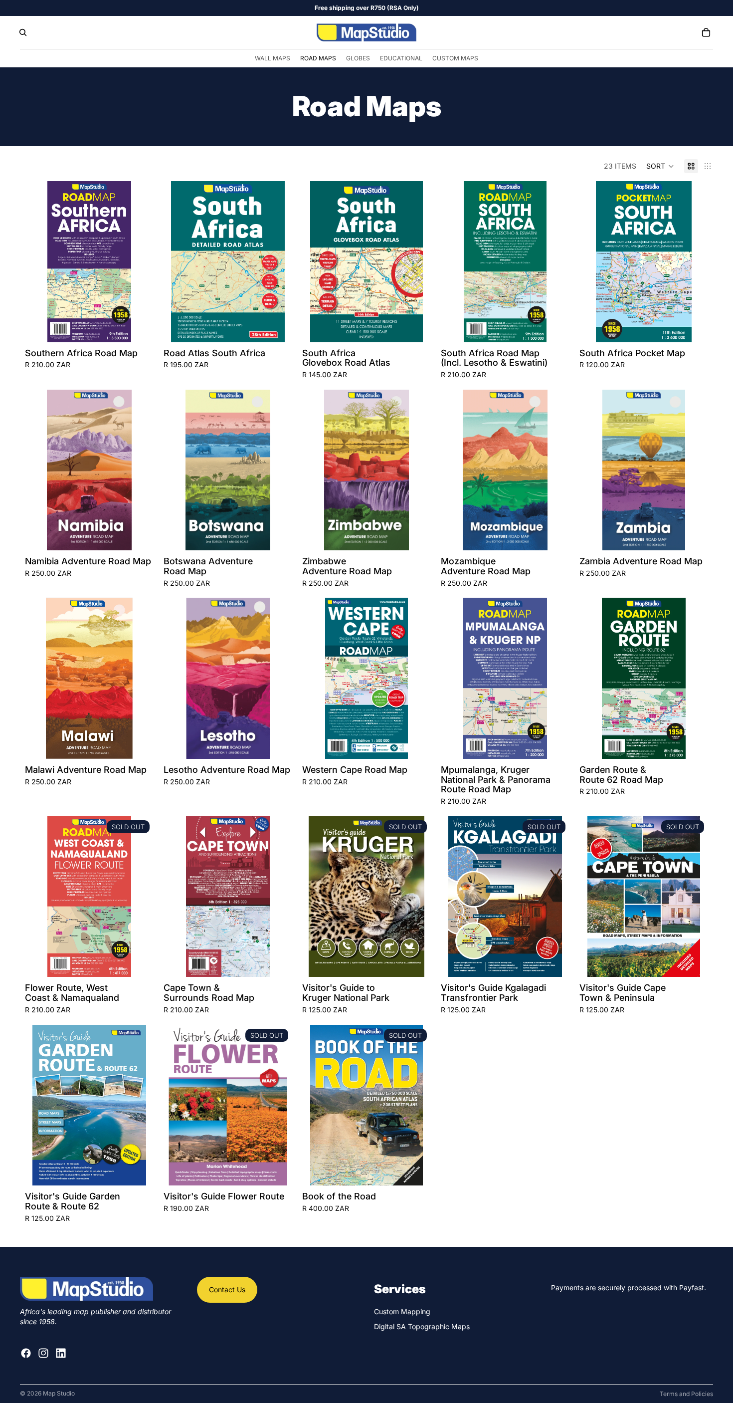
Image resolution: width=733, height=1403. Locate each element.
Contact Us (227, 1289)
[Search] (23, 32)
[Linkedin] (61, 1353)
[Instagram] (43, 1353)
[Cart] (706, 32)
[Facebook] (26, 1353)
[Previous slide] (40, 261)
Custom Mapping (402, 1311)
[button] (660, 166)
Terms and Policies (686, 1394)
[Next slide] (139, 261)
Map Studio (59, 1393)
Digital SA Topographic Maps (422, 1326)
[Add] (138, 327)
